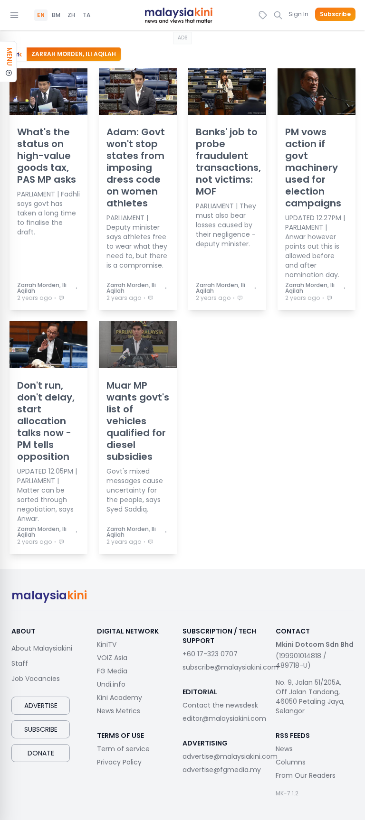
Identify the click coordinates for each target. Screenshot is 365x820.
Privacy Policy (119, 762)
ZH (71, 15)
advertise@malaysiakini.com (230, 756)
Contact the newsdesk (220, 705)
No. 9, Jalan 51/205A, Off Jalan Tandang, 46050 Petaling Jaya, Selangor (310, 697)
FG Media (112, 671)
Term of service (123, 749)
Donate (41, 753)
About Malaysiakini (41, 648)
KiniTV (106, 644)
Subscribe (335, 14)
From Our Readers (306, 775)
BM (56, 15)
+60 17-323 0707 (210, 654)
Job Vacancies (35, 678)
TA (86, 15)
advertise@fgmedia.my (221, 769)
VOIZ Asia (112, 657)
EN (41, 15)
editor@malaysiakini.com (224, 718)
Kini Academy (119, 697)
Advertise (41, 705)
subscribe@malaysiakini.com (230, 667)
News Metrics (118, 711)
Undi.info (111, 684)
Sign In (298, 14)
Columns (291, 762)
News (284, 749)
